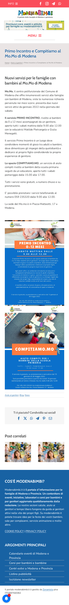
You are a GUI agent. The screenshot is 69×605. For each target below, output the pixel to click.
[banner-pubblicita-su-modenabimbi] (34, 22)
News (27, 395)
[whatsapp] (59, 3)
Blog (22, 395)
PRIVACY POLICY (36, 531)
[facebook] (40, 3)
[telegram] (53, 3)
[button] (7, 452)
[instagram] (47, 3)
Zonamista (48, 589)
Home (7, 63)
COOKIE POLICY (14, 531)
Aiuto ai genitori (17, 63)
